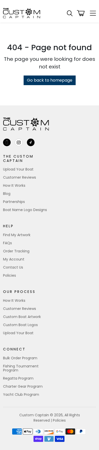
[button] (70, 13)
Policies (9, 275)
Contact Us (13, 267)
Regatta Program (18, 378)
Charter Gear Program (23, 386)
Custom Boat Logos (20, 324)
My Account (13, 259)
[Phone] (7, 142)
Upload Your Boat (18, 169)
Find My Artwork (16, 234)
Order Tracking (16, 251)
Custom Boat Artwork (22, 316)
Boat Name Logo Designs (25, 209)
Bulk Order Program (20, 358)
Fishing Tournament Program (21, 368)
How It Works (14, 185)
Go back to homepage (49, 80)
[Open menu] (91, 13)
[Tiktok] (31, 142)
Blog (6, 193)
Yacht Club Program (21, 394)
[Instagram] (19, 142)
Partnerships (14, 201)
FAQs (7, 243)
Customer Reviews (19, 177)
